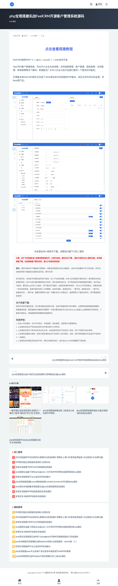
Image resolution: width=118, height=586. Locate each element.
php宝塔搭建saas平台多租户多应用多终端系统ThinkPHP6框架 (43, 551)
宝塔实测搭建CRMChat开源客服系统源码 (33, 467)
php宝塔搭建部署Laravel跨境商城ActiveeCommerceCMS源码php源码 (46, 482)
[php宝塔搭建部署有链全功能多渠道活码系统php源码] (93, 395)
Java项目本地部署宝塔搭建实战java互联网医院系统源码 (40, 487)
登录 (100, 4)
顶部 (98, 583)
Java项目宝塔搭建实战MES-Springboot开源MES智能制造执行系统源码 (46, 537)
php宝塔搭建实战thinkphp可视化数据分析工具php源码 (40, 556)
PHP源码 (12, 21)
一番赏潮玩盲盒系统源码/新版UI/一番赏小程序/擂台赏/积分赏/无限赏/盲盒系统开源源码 (25, 413)
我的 (59, 583)
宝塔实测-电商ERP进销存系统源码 (30, 496)
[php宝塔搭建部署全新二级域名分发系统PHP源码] (59, 395)
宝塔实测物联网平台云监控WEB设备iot (32, 477)
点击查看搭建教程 (59, 49)
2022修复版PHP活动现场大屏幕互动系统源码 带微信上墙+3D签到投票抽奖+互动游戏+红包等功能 (59, 457)
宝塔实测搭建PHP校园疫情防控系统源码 (33, 492)
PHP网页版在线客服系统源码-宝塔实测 (32, 462)
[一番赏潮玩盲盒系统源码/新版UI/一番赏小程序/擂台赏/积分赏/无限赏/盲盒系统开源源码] (25, 397)
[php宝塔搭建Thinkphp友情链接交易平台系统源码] (25, 424)
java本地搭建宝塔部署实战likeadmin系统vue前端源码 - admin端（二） (46, 542)
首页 (25, 36)
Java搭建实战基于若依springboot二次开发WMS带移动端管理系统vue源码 (48, 472)
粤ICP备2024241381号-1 (80, 573)
